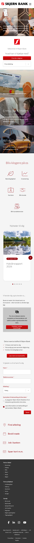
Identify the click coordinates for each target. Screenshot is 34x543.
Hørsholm (7, 489)
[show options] (28, 64)
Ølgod (6, 476)
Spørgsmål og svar (9, 505)
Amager (7, 493)
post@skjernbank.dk (18, 532)
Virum (6, 491)
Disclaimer (18, 538)
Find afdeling (14, 425)
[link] (17, 251)
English (17, 540)
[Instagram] (19, 522)
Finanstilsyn (11, 538)
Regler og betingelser (10, 512)
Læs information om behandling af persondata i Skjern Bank (16, 407)
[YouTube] (24, 522)
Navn (5, 368)
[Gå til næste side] (30, 258)
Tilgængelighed (8, 515)
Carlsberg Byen (8, 484)
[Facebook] (9, 522)
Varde (6, 474)
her (4, 305)
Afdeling (6, 386)
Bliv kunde (7, 501)
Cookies (25, 538)
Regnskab (7, 510)
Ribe (6, 469)
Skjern (6, 472)
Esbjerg (7, 467)
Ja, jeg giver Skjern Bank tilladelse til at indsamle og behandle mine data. (17, 401)
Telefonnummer (8, 377)
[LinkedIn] (14, 522)
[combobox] (17, 64)
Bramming (7, 465)
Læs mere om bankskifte (17, 356)
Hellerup (7, 486)
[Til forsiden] (15, 6)
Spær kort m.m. (15, 451)
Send (27, 412)
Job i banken (14, 442)
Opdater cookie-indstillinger (17, 327)
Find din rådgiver (17, 58)
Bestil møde (14, 433)
